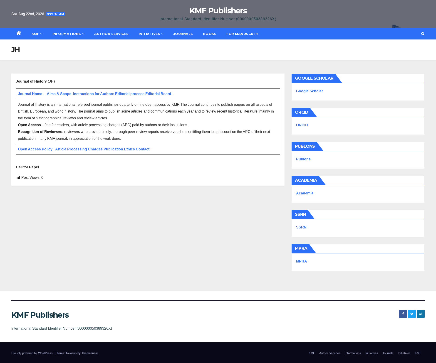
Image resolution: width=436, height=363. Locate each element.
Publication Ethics (119, 149)
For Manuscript (242, 34)
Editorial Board (158, 94)
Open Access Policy (35, 149)
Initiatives (149, 34)
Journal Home (30, 94)
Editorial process (129, 94)
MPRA (301, 261)
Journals (183, 34)
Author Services (111, 34)
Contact (142, 149)
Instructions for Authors (93, 94)
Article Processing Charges (79, 149)
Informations (66, 34)
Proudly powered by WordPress (32, 353)
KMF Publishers (218, 10)
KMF (35, 34)
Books (210, 34)
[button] (423, 34)
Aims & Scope (59, 94)
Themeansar (90, 353)
